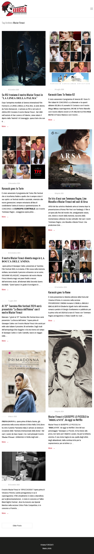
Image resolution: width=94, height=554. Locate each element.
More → (5, 126)
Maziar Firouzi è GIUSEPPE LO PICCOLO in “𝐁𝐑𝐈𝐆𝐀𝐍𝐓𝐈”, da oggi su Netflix (68, 418)
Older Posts (17, 525)
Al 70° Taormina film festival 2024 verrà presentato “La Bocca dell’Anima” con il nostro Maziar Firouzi (21, 309)
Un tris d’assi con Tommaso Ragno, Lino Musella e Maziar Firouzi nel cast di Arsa (68, 199)
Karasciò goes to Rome (59, 292)
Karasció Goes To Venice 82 (61, 94)
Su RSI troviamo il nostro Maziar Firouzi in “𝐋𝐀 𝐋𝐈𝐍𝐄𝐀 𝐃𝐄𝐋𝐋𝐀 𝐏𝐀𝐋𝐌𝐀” (22, 96)
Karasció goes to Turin (13, 188)
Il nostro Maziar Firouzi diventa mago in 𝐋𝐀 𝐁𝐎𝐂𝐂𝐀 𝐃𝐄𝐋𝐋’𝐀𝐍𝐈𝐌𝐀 (23, 259)
